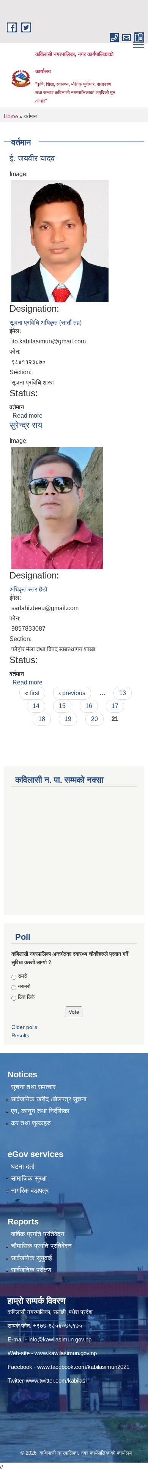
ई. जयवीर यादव (32, 158)
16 (88, 706)
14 (36, 706)
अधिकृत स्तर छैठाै (28, 589)
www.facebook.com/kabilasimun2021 (83, 1367)
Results (20, 1035)
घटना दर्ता (23, 1166)
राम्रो (22, 976)
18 (41, 719)
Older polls (24, 1027)
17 (115, 706)
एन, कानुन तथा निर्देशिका (40, 1111)
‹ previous (72, 693)
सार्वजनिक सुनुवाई (31, 1258)
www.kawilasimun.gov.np (66, 1353)
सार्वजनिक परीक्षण (31, 1270)
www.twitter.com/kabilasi (56, 1380)
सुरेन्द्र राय (25, 425)
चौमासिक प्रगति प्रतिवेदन (41, 1246)
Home (11, 116)
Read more (28, 415)
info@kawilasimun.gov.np (59, 1339)
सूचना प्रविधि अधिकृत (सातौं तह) (45, 322)
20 (94, 719)
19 (68, 719)
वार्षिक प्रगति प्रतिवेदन (38, 1234)
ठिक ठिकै (26, 997)
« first (32, 693)
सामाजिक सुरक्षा (29, 1178)
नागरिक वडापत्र (30, 1190)
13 (122, 693)
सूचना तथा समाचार (33, 1087)
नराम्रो (24, 986)
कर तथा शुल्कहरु (31, 1123)
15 (62, 706)
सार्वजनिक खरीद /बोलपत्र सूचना (49, 1099)
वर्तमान (16, 407)
